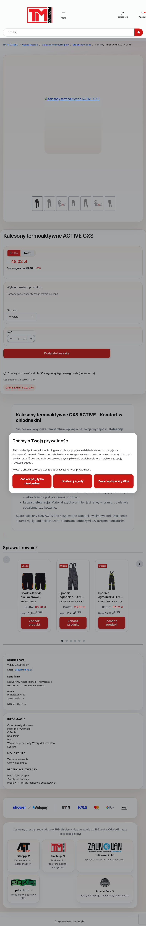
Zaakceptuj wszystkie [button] (113, 481)
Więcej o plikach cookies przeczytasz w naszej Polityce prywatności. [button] (51, 469)
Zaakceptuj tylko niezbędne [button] (32, 481)
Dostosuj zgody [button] (73, 481)
